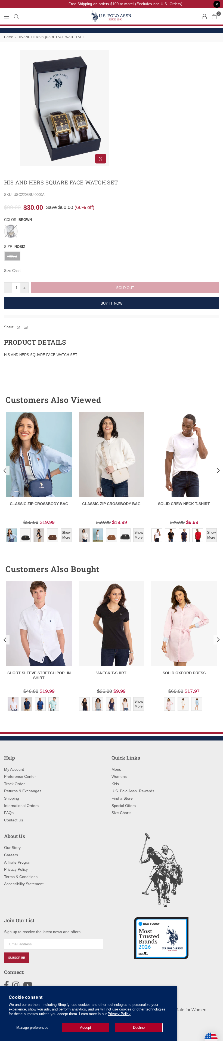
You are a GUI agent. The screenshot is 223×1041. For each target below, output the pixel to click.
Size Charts (121, 813)
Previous (5, 470)
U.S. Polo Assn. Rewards (133, 791)
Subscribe (16, 957)
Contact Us (13, 820)
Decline (139, 1027)
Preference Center (20, 776)
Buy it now (112, 303)
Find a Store (122, 798)
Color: (18, 220)
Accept (85, 1027)
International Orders (21, 805)
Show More (66, 534)
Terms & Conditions (21, 877)
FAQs (9, 813)
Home (8, 37)
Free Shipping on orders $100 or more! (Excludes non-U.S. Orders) (121, 4)
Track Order (14, 784)
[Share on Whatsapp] (18, 327)
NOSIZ (12, 256)
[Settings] (204, 16)
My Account (14, 769)
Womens (119, 776)
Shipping (11, 798)
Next (218, 470)
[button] (205, 400)
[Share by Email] (26, 327)
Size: (14, 247)
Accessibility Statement (24, 884)
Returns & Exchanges (22, 791)
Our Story (12, 847)
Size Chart (12, 271)
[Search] (16, 16)
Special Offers (124, 805)
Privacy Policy (119, 1014)
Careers (11, 855)
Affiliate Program (18, 862)
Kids (115, 784)
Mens (116, 769)
